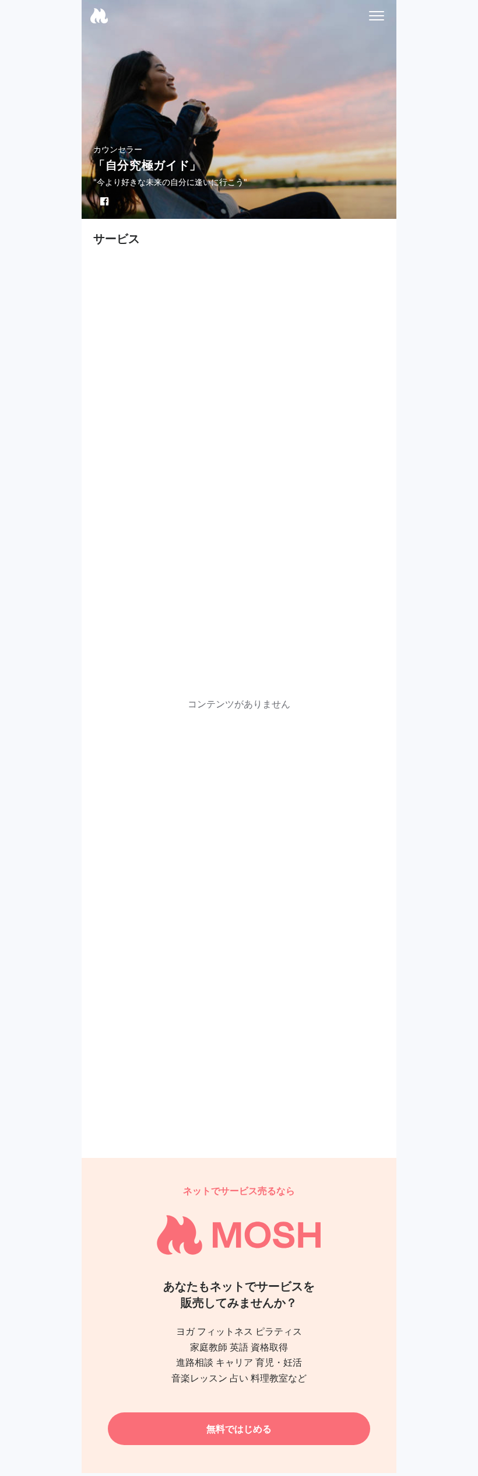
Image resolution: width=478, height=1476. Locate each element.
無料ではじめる (239, 1429)
